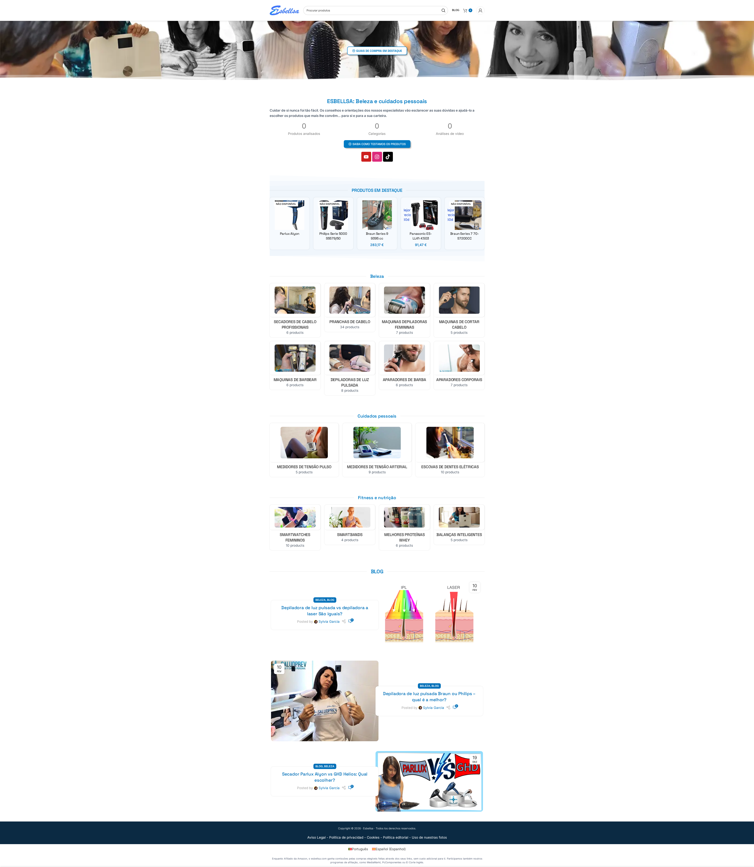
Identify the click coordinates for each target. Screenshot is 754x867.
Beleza (320, 599)
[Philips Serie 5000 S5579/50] (333, 215)
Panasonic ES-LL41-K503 (421, 236)
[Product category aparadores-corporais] (459, 365)
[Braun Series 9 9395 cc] (377, 215)
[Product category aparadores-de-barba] (404, 365)
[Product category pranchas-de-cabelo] (349, 307)
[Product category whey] (404, 527)
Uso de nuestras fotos (429, 837)
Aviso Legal (316, 837)
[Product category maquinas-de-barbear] (295, 365)
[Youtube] (366, 157)
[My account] (480, 10)
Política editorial (395, 837)
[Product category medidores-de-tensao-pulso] (304, 450)
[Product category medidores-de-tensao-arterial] (377, 450)
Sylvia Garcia (329, 622)
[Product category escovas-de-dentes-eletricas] (450, 450)
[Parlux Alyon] (290, 215)
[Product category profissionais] (295, 310)
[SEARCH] (443, 10)
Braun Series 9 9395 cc (377, 236)
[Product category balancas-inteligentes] (459, 525)
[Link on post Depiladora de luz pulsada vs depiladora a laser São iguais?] (429, 615)
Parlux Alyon (289, 233)
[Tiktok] (388, 157)
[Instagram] (377, 157)
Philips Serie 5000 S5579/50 (333, 236)
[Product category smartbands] (349, 525)
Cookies (373, 837)
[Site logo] (284, 10)
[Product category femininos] (295, 527)
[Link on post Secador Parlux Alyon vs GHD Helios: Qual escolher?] (429, 781)
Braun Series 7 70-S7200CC (464, 236)
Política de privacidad (346, 837)
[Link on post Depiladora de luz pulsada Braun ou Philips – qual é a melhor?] (324, 701)
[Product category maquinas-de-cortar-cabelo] (459, 310)
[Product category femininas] (404, 310)
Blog (330, 599)
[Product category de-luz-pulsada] (349, 368)
